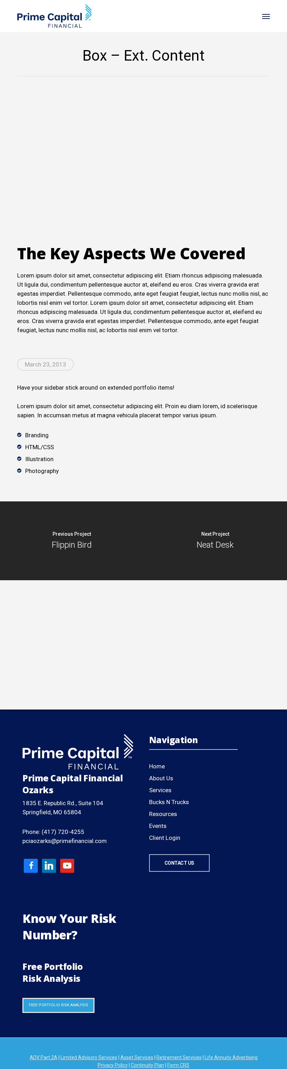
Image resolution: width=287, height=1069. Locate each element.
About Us (161, 778)
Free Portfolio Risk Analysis (58, 1005)
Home (157, 766)
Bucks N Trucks (169, 802)
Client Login (164, 837)
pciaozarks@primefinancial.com (64, 840)
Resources (163, 813)
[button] (266, 16)
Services (160, 790)
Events (158, 825)
